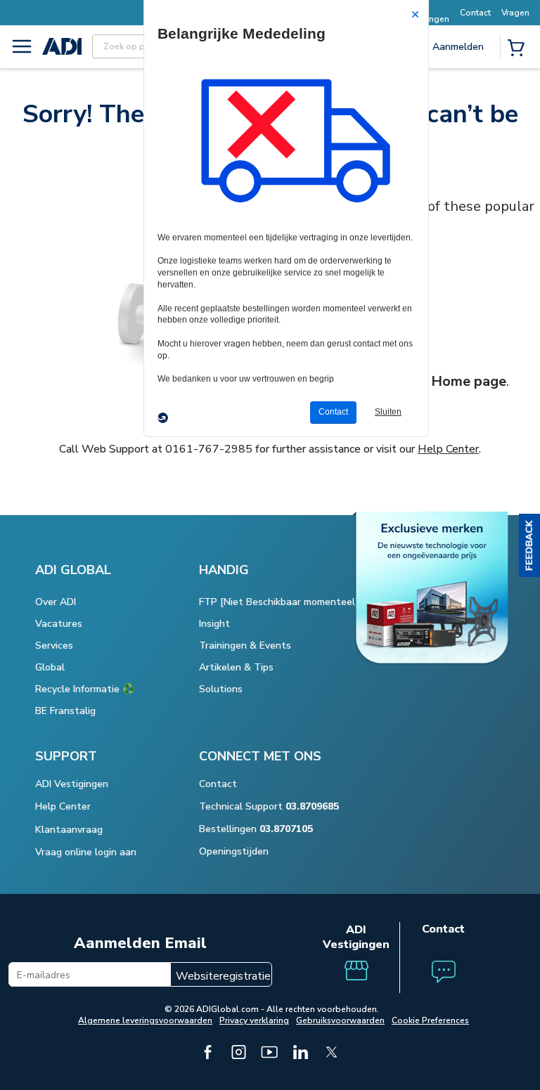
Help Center (448, 449)
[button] (529, 545)
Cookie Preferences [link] (430, 1020)
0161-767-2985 (208, 449)
